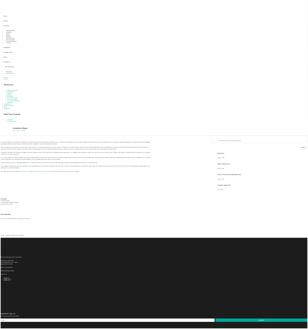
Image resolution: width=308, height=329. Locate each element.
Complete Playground (223, 185)
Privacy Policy (7, 279)
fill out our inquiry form (43, 171)
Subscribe (261, 320)
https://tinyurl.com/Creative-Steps (230, 140)
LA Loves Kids (8, 267)
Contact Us (7, 280)
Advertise (6, 278)
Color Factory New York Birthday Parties (229, 174)
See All (303, 147)
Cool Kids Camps (9, 271)
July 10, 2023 (16, 130)
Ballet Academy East (223, 164)
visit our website (28, 171)
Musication (220, 153)
